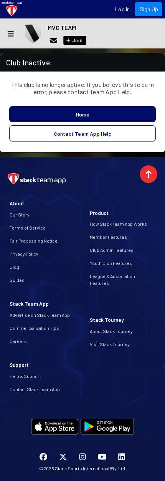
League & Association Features (112, 279)
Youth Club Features (111, 263)
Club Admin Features (112, 250)
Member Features (108, 237)
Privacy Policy (24, 253)
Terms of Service (28, 227)
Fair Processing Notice (34, 240)
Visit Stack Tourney (110, 344)
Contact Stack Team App (35, 389)
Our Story (20, 214)
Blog (14, 267)
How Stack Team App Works (118, 223)
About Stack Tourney (111, 331)
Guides (17, 280)
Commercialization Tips (34, 328)
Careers (18, 341)
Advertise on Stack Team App (40, 315)
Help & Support (25, 376)
